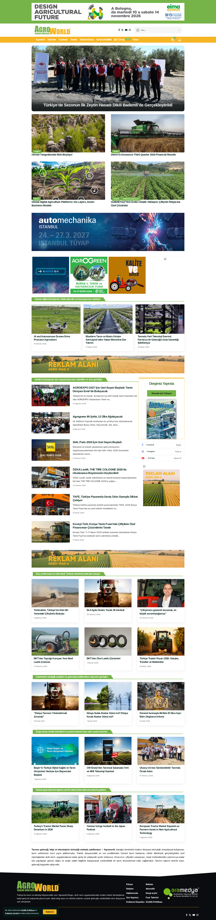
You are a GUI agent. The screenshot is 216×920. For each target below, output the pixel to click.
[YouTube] (126, 30)
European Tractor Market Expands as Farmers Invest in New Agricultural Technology (159, 830)
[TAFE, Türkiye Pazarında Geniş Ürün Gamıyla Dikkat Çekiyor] (51, 504)
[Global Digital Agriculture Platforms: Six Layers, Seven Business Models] (68, 181)
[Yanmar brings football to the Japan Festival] (108, 809)
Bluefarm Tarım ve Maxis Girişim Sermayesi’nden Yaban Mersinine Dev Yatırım (106, 339)
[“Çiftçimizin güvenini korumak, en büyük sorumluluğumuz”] (160, 593)
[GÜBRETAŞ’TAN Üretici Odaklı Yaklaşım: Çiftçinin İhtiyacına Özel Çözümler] (147, 181)
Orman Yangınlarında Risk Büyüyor (52, 154)
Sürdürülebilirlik (130, 199)
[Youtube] (161, 458)
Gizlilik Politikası (28, 910)
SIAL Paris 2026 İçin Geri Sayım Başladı (97, 442)
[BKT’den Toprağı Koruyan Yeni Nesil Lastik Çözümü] (55, 641)
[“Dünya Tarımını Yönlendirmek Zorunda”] (55, 696)
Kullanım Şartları (12, 913)
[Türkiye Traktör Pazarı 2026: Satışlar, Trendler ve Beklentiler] (160, 641)
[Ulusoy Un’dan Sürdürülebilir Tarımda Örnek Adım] (160, 751)
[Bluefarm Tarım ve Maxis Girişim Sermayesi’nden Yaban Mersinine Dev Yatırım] (107, 319)
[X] (122, 30)
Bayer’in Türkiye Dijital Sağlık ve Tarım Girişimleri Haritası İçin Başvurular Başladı (54, 771)
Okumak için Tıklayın (161, 393)
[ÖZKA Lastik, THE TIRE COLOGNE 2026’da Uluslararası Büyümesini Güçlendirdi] (51, 477)
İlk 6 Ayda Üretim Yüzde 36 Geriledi (105, 610)
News (116, 151)
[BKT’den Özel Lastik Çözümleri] (108, 641)
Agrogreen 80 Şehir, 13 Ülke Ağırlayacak (98, 416)
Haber (37, 151)
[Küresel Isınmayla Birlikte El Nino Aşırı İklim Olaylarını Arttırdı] (160, 696)
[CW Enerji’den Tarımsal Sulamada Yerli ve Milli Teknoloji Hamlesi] (108, 751)
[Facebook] (119, 30)
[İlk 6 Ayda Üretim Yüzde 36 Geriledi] (108, 593)
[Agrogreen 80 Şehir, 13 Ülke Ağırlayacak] (51, 423)
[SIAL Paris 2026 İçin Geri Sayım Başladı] (51, 450)
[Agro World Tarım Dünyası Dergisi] (53, 30)
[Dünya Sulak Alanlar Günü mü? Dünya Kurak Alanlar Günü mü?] (108, 696)
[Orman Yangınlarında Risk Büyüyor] (68, 133)
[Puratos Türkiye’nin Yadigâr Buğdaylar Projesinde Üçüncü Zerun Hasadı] (108, 78)
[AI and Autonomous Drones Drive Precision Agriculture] (56, 319)
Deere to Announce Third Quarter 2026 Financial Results (143, 154)
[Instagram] (130, 30)
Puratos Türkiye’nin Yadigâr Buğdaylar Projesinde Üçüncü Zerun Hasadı (108, 105)
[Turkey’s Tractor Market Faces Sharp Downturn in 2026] (55, 809)
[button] (50, 911)
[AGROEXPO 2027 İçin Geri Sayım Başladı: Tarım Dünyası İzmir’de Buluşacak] (51, 395)
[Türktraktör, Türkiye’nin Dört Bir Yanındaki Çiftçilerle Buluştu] (55, 593)
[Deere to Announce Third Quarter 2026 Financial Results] (147, 133)
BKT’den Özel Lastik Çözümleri (103, 658)
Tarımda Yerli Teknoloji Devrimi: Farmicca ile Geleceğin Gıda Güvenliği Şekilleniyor (158, 339)
